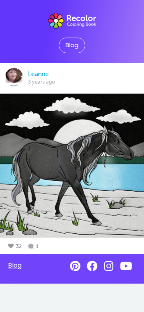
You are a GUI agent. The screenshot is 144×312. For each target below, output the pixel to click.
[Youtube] (126, 266)
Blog (72, 45)
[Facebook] (92, 266)
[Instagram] (109, 266)
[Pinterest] (75, 266)
